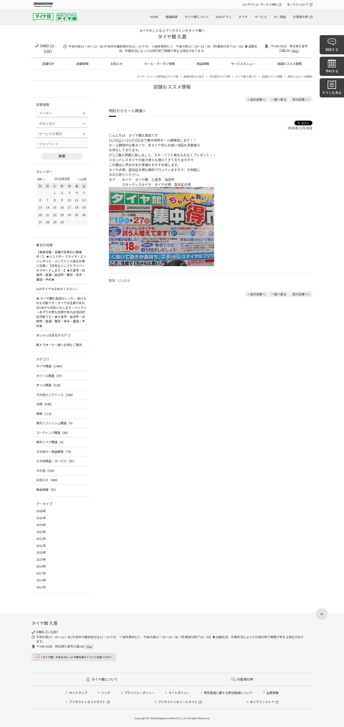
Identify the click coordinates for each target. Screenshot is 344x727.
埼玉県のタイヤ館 (219, 76)
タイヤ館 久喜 (172, 36)
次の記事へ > (301, 99)
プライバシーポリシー (139, 692)
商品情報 (203, 63)
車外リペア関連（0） (50, 442)
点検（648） (44, 404)
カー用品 (280, 17)
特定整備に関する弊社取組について (228, 692)
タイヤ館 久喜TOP (245, 76)
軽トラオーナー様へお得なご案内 (59, 345)
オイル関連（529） (49, 385)
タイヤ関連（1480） (50, 366)
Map (295, 51)
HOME (154, 17)
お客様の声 (300, 17)
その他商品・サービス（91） (56, 461)
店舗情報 (82, 63)
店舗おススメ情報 (289, 63)
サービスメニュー (243, 63)
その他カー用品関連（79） (54, 451)
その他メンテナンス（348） (55, 394)
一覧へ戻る (278, 99)
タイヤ (243, 17)
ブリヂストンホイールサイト (178, 702)
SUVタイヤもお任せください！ (57, 289)
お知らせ (116, 63)
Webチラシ (223, 17)
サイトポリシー (179, 692)
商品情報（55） (47, 489)
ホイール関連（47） (50, 375)
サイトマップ (78, 692)
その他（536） (46, 470)
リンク (105, 692)
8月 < (41, 179)
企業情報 (272, 692)
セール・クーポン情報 (159, 63)
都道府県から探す (193, 76)
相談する (331, 49)
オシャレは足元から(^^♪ (53, 335)
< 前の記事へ (256, 99)
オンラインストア (297, 4)
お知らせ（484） (47, 480)
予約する (331, 71)
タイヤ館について (197, 17)
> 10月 (82, 179)
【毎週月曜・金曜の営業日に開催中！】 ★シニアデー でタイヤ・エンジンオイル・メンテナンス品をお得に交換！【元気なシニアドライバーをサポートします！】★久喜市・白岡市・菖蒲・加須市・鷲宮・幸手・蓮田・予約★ (61, 266)
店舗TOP (48, 63)
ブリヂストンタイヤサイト (87, 702)
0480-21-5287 (48, 48)
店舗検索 (171, 17)
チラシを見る (332, 92)
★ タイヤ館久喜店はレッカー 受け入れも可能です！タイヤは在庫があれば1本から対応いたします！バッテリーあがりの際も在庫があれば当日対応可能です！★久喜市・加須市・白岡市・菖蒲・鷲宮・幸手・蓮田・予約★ (61, 312)
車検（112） (44, 413)
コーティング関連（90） (53, 432)
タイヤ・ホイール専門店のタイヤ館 (157, 76)
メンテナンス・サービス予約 (259, 4)
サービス (261, 17)
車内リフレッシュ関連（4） (55, 423)
